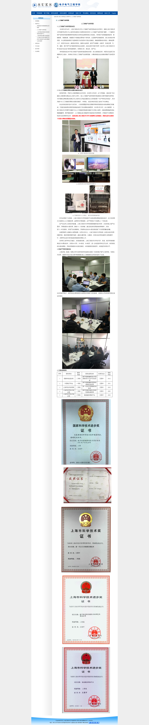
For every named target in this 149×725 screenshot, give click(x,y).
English (114, 13)
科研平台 (37, 23)
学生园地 (85, 13)
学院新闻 (39, 13)
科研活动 (37, 43)
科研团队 (37, 21)
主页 (33, 13)
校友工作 (107, 13)
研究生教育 (54, 13)
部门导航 (46, 13)
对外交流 (93, 13)
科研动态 (71, 13)
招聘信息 (100, 13)
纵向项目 (37, 48)
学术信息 (37, 46)
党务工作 (78, 13)
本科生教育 (63, 13)
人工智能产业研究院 (41, 29)
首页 (60, 16)
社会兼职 (37, 51)
